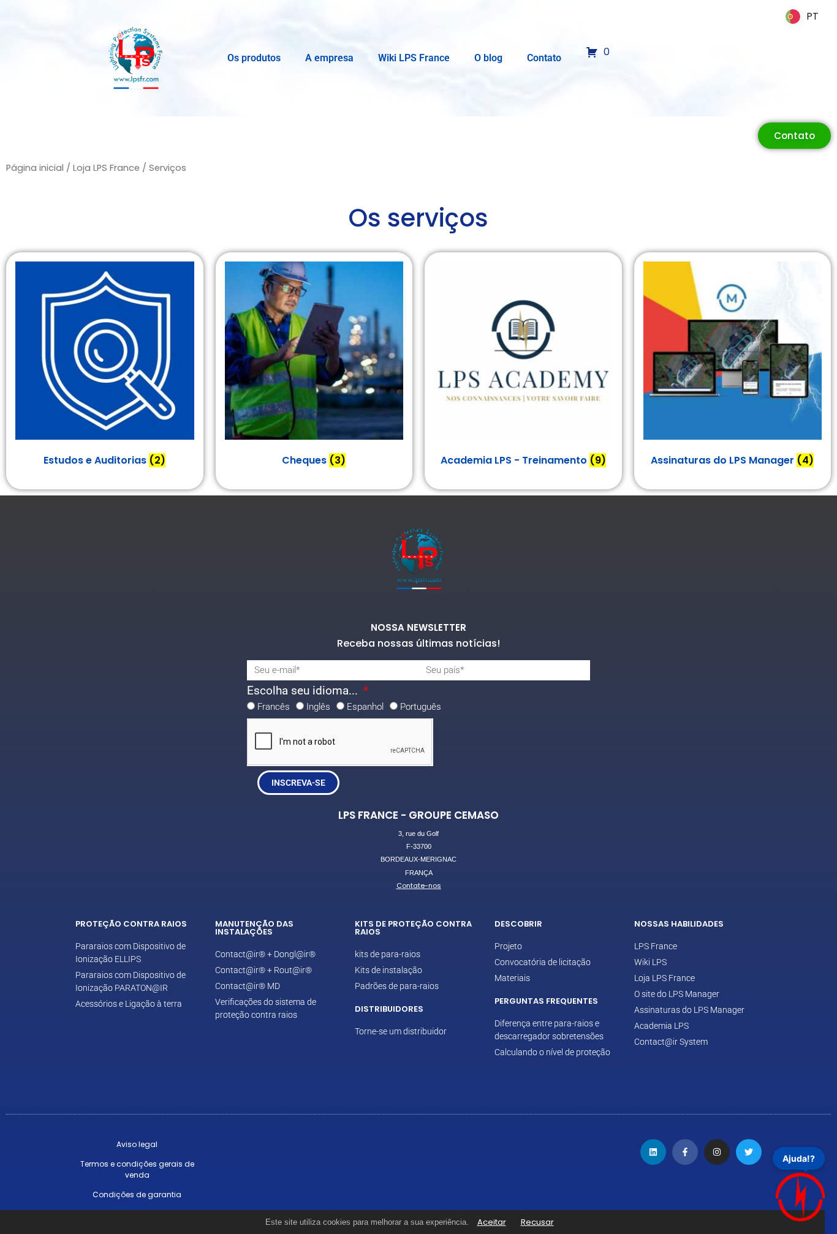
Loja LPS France (106, 168)
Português (420, 706)
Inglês (318, 706)
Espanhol (365, 706)
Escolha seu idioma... (304, 691)
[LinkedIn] (653, 1152)
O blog (488, 58)
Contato (544, 58)
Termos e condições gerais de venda (137, 1169)
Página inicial (35, 168)
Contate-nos (418, 885)
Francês (273, 706)
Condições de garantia (137, 1194)
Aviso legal (136, 1144)
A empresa (329, 58)
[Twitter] (749, 1152)
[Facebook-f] (685, 1152)
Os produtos (254, 58)
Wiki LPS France (414, 58)
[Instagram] (717, 1152)
